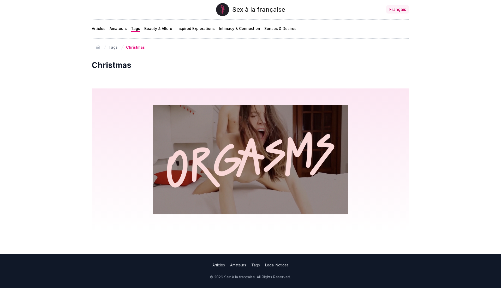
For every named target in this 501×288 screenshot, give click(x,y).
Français (397, 9)
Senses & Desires (280, 28)
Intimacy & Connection (239, 28)
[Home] (98, 47)
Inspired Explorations (195, 28)
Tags (135, 28)
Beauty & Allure (158, 28)
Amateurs (118, 28)
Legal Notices (277, 265)
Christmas (135, 47)
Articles (98, 28)
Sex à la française (258, 9)
